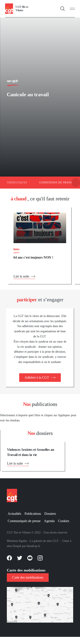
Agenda (49, 521)
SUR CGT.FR (12, 81)
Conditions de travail (57, 182)
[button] (75, 182)
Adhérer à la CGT (37, 377)
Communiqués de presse (24, 521)
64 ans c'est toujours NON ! (33, 257)
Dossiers (50, 513)
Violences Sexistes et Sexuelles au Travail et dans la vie (30, 452)
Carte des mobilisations (27, 577)
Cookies (63, 521)
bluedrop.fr (33, 546)
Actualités (14, 513)
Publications (33, 513)
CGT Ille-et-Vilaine (22, 8)
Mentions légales (17, 541)
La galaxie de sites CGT (44, 541)
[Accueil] (9, 8)
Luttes (16, 249)
